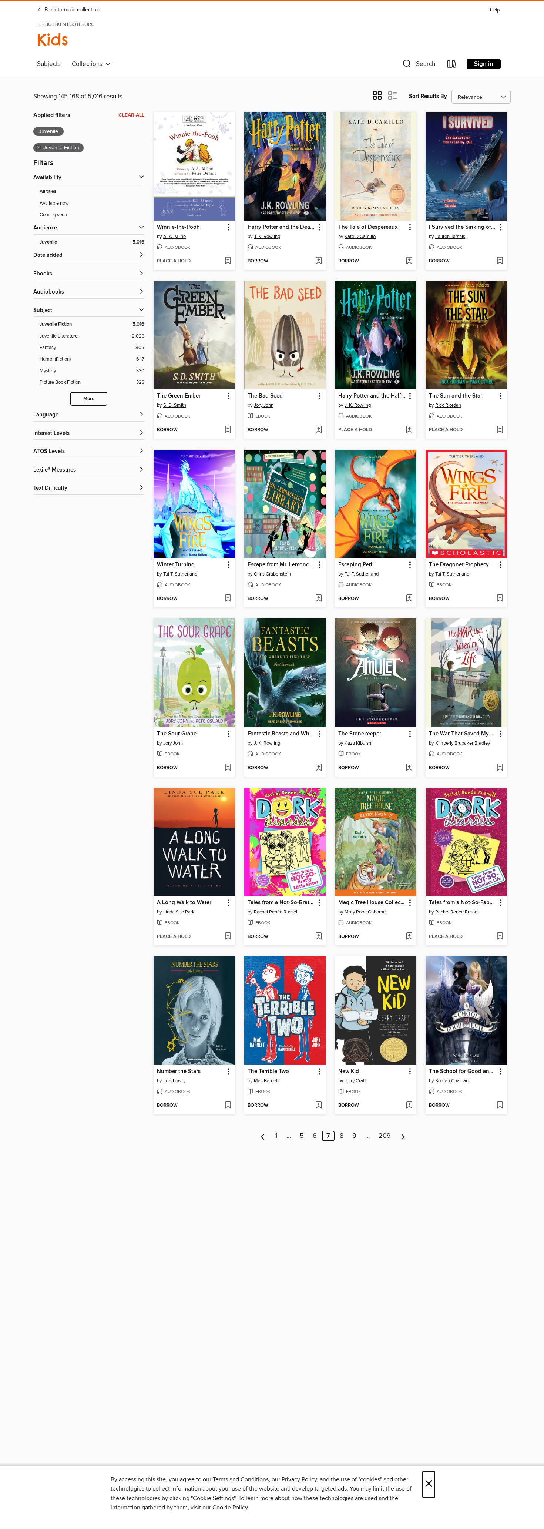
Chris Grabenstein (272, 574)
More (88, 399)
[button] (418, 65)
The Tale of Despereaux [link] (367, 227)
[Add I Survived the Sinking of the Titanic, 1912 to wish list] (499, 261)
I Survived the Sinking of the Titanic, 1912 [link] (463, 227)
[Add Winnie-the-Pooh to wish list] (227, 261)
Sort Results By (428, 96)
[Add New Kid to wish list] (409, 1105)
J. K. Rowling (267, 236)
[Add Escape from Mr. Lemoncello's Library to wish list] (318, 599)
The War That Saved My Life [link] (463, 734)
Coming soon (53, 215)
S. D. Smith (174, 405)
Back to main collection (71, 10)
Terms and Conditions (241, 1479)
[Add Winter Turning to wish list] (227, 599)
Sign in (483, 64)
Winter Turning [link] (176, 564)
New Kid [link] (348, 1071)
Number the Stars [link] (179, 1071)
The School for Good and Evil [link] (463, 1071)
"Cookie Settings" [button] (213, 1498)
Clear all (131, 115)
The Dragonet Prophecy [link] (459, 564)
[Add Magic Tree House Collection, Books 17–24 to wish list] (409, 937)
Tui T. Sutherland (180, 574)
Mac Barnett (266, 1081)
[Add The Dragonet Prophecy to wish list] (499, 599)
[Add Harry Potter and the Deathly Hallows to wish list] (318, 261)
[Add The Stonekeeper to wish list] (409, 768)
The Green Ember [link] (179, 396)
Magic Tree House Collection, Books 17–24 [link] (372, 902)
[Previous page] (263, 1135)
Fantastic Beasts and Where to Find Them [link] (281, 734)
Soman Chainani (452, 1081)
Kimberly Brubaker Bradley (462, 743)
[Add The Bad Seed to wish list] (318, 430)
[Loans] (452, 65)
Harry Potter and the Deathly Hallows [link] (281, 227)
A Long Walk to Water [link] (184, 902)
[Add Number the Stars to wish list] (227, 1105)
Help (495, 10)
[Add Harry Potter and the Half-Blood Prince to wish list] (409, 430)
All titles (48, 191)
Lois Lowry (174, 1081)
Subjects (49, 64)
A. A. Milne (174, 236)
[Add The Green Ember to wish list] (227, 430)
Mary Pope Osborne (365, 912)
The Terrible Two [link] (268, 1071)
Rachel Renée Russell (276, 912)
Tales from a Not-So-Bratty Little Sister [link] (281, 902)
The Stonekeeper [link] (359, 734)
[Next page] (403, 1135)
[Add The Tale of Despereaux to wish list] (409, 261)
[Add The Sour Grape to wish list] (227, 768)
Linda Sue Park (179, 912)
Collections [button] (88, 64)
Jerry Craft (355, 1081)
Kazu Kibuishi (358, 743)
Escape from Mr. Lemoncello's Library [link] (281, 564)
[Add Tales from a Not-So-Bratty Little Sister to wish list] (318, 937)
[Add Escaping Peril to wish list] (409, 599)
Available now (54, 203)
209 (385, 1136)
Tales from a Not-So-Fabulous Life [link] (463, 902)
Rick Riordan (448, 405)
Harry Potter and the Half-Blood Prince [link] (372, 396)
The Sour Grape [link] (177, 734)
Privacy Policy (299, 1479)
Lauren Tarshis (450, 236)
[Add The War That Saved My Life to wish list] (499, 768)
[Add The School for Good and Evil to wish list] (499, 1105)
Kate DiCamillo (360, 236)
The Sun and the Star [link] (455, 396)
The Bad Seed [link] (265, 396)
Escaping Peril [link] (356, 564)
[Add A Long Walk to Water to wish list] (227, 937)
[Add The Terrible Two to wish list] (318, 1105)
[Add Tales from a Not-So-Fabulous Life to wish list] (499, 937)
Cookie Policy (230, 1507)
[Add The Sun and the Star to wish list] (499, 430)
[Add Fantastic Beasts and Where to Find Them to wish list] (318, 768)
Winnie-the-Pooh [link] (178, 227)
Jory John (263, 405)
